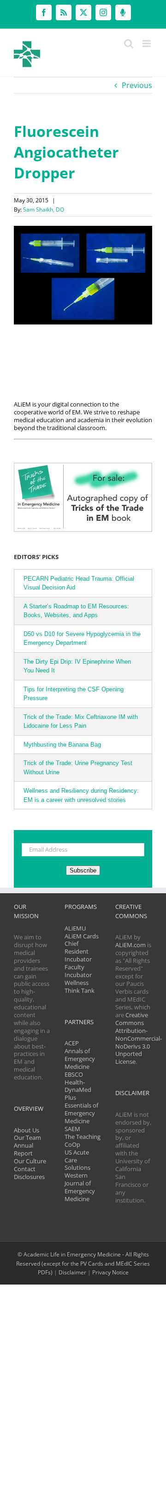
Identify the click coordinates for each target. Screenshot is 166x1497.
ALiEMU (75, 928)
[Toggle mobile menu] (147, 43)
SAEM (72, 1129)
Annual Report (23, 1149)
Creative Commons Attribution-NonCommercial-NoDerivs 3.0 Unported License (138, 1038)
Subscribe (83, 870)
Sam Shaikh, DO (43, 209)
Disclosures (29, 1177)
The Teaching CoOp (83, 1140)
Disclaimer (72, 1272)
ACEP (72, 1043)
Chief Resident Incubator (78, 951)
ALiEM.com (130, 945)
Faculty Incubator (78, 971)
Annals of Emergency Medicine (80, 1059)
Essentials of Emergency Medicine (81, 1113)
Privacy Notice (110, 1272)
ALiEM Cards (82, 936)
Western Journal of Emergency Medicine (80, 1187)
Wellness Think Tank (80, 986)
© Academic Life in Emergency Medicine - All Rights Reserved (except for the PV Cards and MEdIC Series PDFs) (83, 1263)
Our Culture (30, 1161)
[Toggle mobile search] (128, 43)
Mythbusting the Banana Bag (62, 744)
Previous (137, 85)
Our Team (27, 1137)
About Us (26, 1130)
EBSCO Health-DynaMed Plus (78, 1086)
